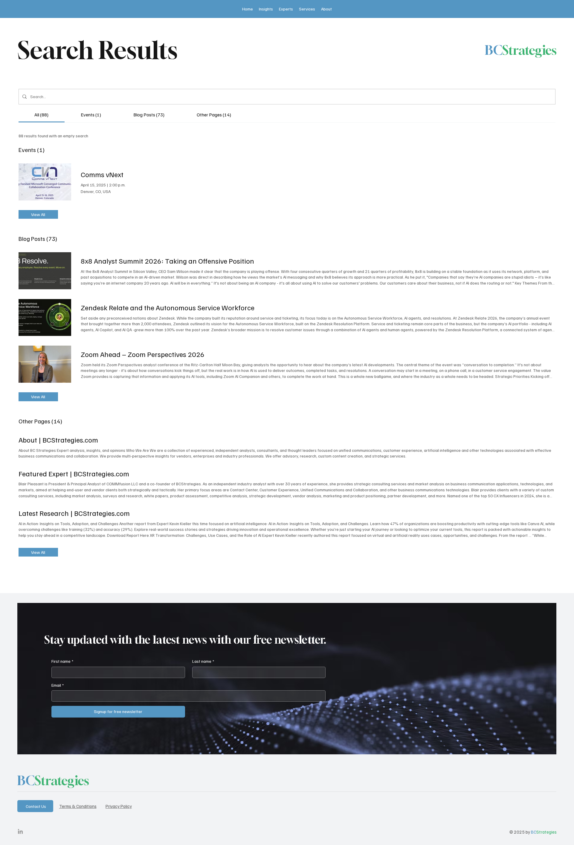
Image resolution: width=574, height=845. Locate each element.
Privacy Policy (119, 806)
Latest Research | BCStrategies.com (74, 512)
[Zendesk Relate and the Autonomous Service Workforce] (45, 317)
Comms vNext (102, 174)
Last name (203, 661)
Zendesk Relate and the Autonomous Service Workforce (167, 307)
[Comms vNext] (45, 181)
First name (62, 661)
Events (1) (32, 150)
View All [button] (38, 214)
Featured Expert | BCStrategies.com (74, 473)
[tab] (42, 114)
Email (57, 685)
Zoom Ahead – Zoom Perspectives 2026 (142, 353)
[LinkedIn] (20, 832)
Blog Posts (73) (38, 238)
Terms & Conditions (78, 806)
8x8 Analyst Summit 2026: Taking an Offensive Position (167, 260)
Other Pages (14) (40, 421)
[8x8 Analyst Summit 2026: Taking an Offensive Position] (45, 270)
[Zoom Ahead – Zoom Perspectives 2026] (45, 364)
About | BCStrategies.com (58, 439)
